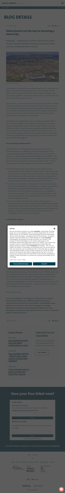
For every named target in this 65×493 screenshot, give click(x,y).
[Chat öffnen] (61, 489)
